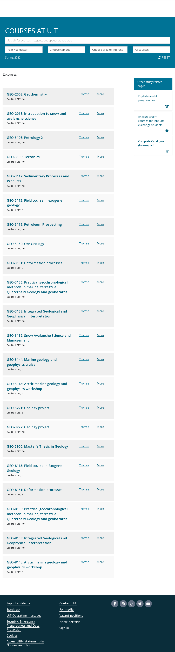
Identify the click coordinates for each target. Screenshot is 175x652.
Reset (165, 57)
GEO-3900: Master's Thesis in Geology (37, 446)
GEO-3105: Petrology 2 (25, 137)
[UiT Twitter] (140, 603)
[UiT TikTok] (131, 603)
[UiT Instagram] (123, 603)
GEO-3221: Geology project (28, 407)
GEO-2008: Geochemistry (27, 94)
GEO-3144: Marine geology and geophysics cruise (32, 362)
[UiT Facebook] (114, 603)
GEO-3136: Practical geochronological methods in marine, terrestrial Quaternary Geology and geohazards (37, 287)
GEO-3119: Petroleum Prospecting (34, 224)
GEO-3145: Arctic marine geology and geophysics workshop (37, 386)
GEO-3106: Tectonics (23, 157)
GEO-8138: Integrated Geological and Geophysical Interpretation (37, 540)
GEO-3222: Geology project (28, 427)
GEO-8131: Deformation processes (34, 489)
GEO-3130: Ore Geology (25, 243)
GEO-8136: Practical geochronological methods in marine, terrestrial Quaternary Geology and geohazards (37, 514)
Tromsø (84, 94)
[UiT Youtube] (148, 603)
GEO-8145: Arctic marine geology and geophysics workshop (37, 564)
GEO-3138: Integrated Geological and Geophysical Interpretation (37, 313)
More (100, 94)
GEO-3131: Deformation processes (34, 263)
